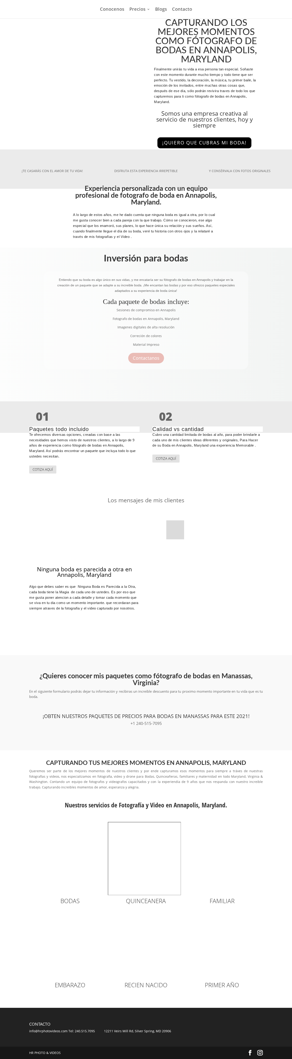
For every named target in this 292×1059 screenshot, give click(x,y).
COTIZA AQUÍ (43, 469)
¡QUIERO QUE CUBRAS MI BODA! (204, 142)
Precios (137, 10)
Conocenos (112, 10)
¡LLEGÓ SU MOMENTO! (50, 633)
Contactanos (146, 358)
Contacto (182, 10)
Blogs (161, 10)
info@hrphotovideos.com (48, 1031)
